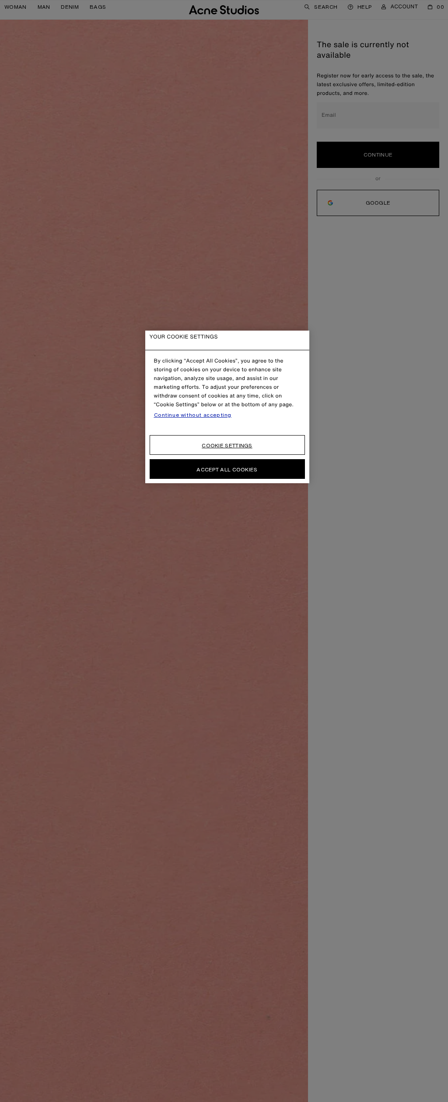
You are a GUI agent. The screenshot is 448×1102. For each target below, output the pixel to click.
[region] (227, 407)
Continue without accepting (193, 415)
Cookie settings (227, 445)
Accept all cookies (226, 469)
